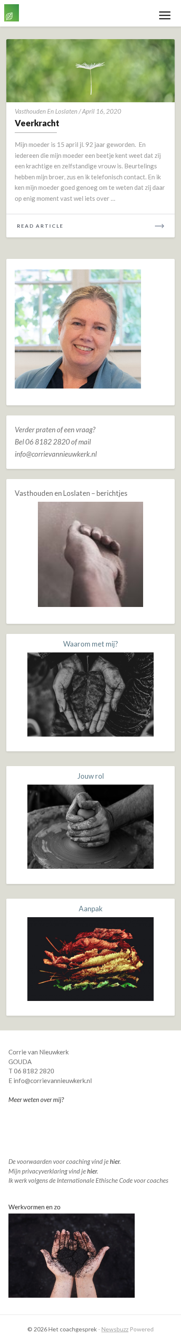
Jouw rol (90, 776)
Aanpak (91, 908)
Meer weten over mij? (36, 1099)
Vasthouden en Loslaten (46, 111)
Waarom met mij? (90, 643)
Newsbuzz (114, 1329)
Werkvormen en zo (34, 1207)
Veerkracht (37, 123)
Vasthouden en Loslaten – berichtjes (71, 493)
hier (115, 1161)
